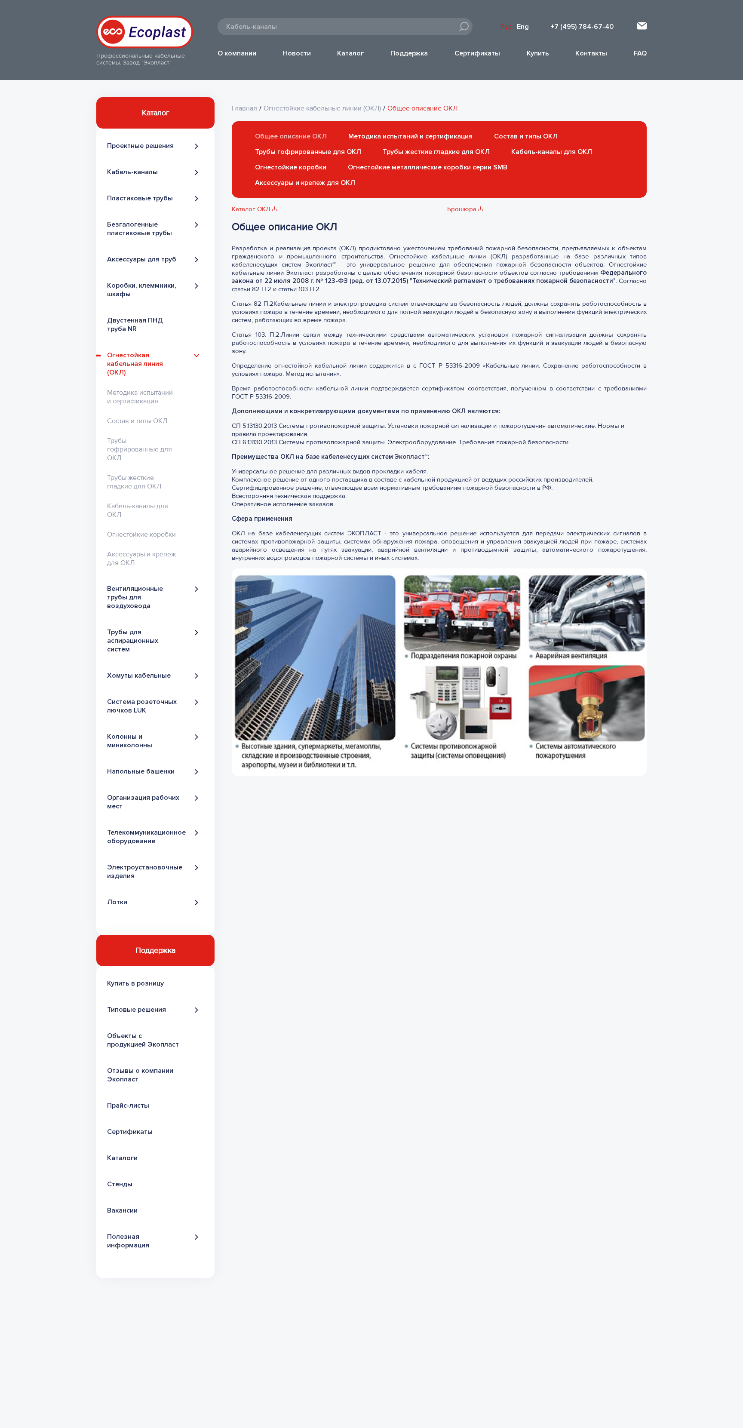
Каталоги (122, 1158)
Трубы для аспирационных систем (132, 641)
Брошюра (462, 209)
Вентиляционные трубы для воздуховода (135, 597)
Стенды (119, 1184)
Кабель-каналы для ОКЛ (551, 151)
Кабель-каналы (132, 172)
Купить (538, 53)
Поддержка (409, 53)
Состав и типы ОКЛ (137, 421)
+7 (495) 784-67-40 (582, 26)
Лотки (117, 902)
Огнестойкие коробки (141, 534)
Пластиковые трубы (140, 198)
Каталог (350, 53)
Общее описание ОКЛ (422, 108)
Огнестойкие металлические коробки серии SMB (427, 167)
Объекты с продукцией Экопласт (143, 1040)
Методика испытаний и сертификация (140, 396)
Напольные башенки (141, 771)
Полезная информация (128, 1241)
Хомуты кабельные (139, 675)
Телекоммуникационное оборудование (146, 836)
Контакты (591, 53)
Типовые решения (136, 1009)
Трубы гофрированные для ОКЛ (139, 449)
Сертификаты (477, 53)
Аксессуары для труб (141, 259)
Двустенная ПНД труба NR (135, 324)
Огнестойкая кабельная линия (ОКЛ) (135, 364)
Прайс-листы (128, 1105)
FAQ (640, 53)
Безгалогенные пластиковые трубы (139, 228)
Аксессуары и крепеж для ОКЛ (305, 182)
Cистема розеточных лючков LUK (142, 706)
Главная (244, 108)
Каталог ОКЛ (252, 209)
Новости (297, 53)
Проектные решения (140, 145)
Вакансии (122, 1210)
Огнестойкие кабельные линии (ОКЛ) (322, 108)
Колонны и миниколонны (129, 740)
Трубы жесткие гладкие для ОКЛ (134, 482)
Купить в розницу (135, 983)
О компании (237, 53)
